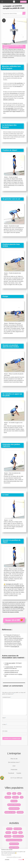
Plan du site (14, 758)
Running (9, 828)
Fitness (8, 832)
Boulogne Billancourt (14, 804)
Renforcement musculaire (14, 840)
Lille (21, 797)
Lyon (14, 793)
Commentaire (6, 697)
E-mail (4, 724)
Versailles (20, 812)
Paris (8, 793)
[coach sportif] (14, 1)
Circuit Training (14, 847)
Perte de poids (14, 843)
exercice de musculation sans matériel (13, 46)
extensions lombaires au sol (11, 672)
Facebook (11, 773)
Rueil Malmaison (14, 808)
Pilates (15, 832)
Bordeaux (14, 801)
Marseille (7, 797)
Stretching (8, 836)
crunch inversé (9, 666)
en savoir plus (9, 108)
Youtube (18, 773)
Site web (4, 731)
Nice (19, 793)
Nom (4, 717)
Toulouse (15, 797)
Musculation (17, 828)
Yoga (20, 832)
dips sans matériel (10, 663)
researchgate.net (15, 646)
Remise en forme (18, 836)
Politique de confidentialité (6, 854)
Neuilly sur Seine (10, 812)
